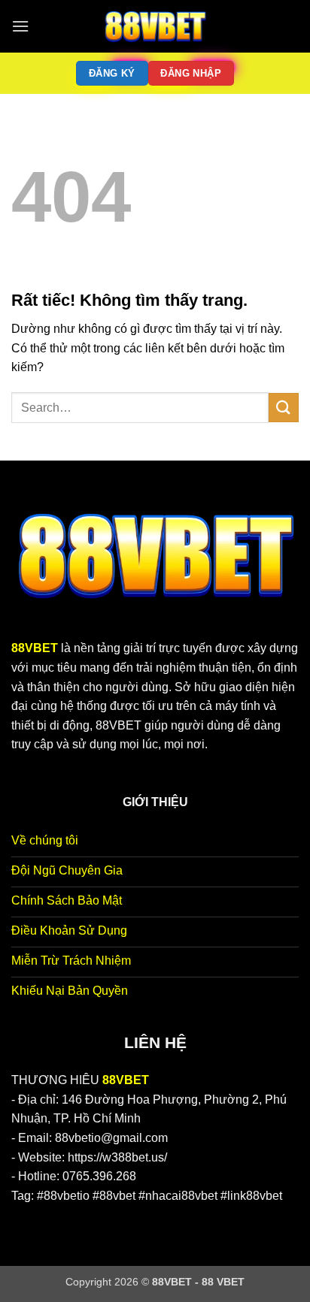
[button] (20, 26)
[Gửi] (284, 407)
